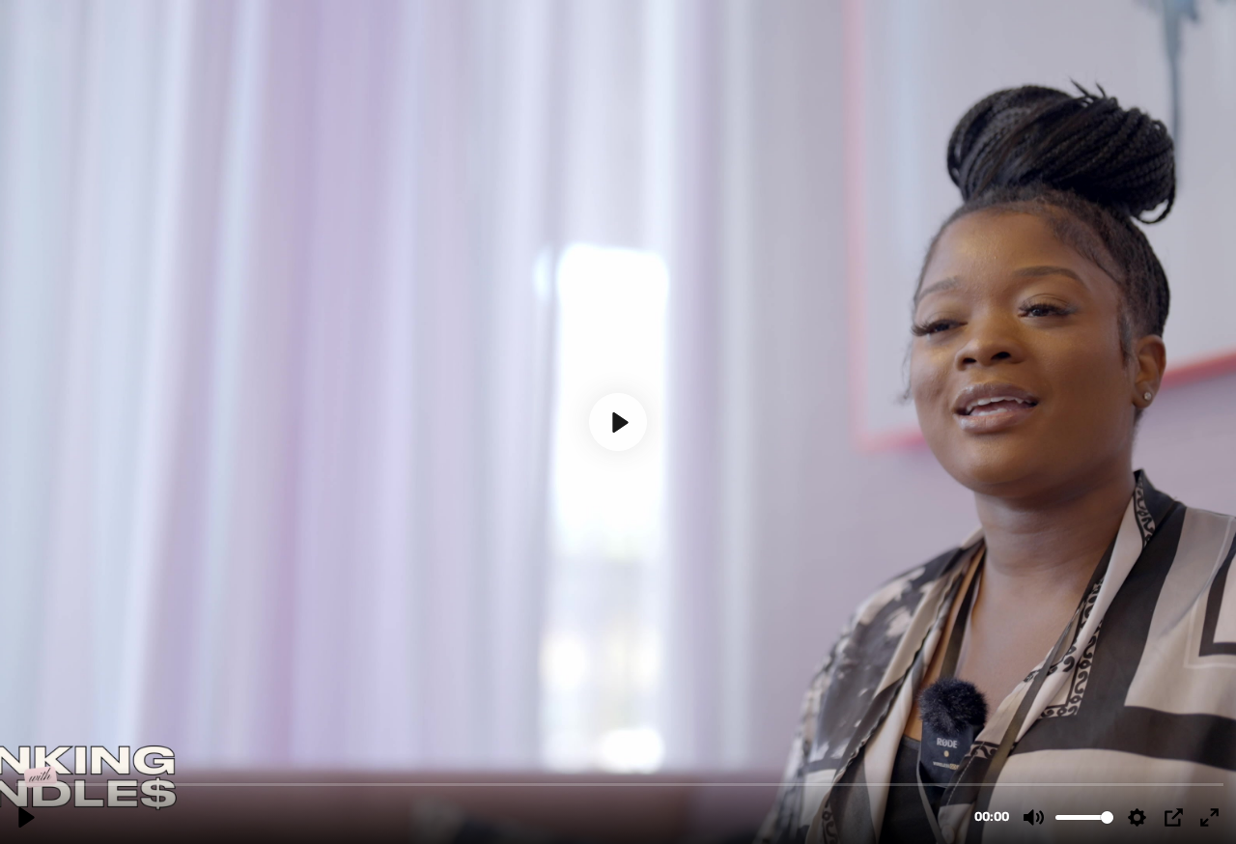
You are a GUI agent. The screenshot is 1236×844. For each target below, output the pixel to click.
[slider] (619, 783)
